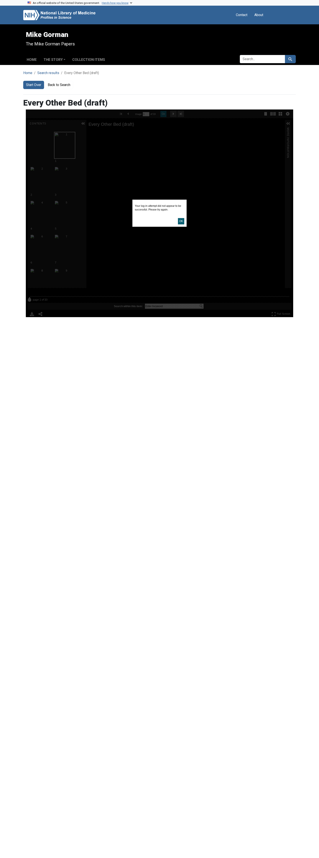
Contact (241, 15)
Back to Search (59, 85)
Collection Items (88, 60)
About (258, 15)
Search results (48, 73)
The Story (53, 60)
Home (32, 60)
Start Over (33, 85)
